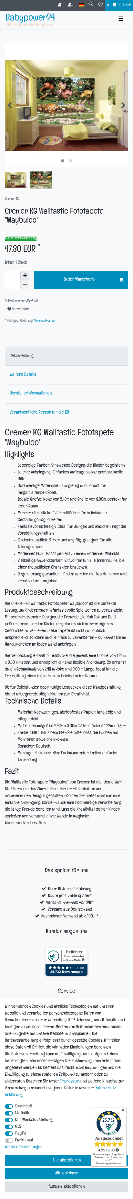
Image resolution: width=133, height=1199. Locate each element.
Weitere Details (23, 374)
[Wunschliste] (100, 5)
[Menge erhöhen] (24, 275)
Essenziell (23, 1106)
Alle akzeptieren (67, 1160)
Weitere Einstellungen (23, 1147)
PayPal (21, 1133)
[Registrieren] (71, 5)
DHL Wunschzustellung (34, 1120)
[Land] (81, 5)
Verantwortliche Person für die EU (39, 412)
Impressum (69, 1081)
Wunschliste (20, 309)
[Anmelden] (60, 5)
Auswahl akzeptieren (67, 1186)
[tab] (66, 356)
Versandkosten (44, 321)
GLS (18, 1127)
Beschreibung (22, 356)
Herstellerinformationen (31, 393)
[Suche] (91, 5)
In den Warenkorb (79, 279)
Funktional (24, 1140)
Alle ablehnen (66, 1173)
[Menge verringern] (24, 284)
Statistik (22, 1113)
